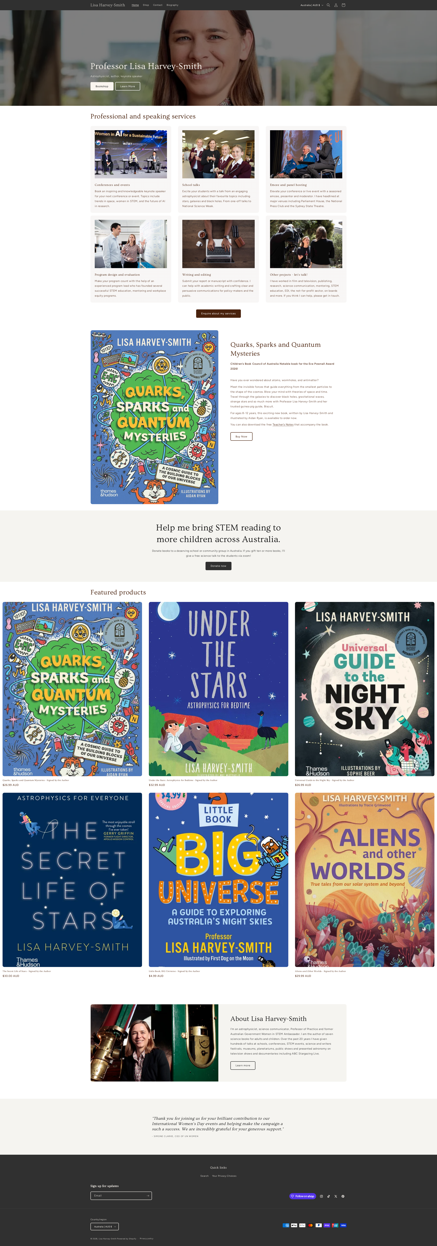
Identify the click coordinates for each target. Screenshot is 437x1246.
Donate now (218, 565)
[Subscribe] (148, 1196)
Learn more (243, 1065)
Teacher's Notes (283, 424)
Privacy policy (146, 1238)
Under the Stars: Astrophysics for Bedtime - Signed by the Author (183, 780)
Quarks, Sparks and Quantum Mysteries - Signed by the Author (36, 780)
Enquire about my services (218, 313)
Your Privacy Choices (224, 1175)
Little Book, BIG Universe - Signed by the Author (174, 971)
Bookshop (102, 86)
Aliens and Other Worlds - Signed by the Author (320, 971)
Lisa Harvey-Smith (108, 1239)
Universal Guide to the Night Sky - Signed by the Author (324, 780)
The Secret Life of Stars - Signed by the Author (27, 971)
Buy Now (241, 436)
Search (204, 1175)
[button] (328, 5)
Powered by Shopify (126, 1239)
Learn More (127, 86)
